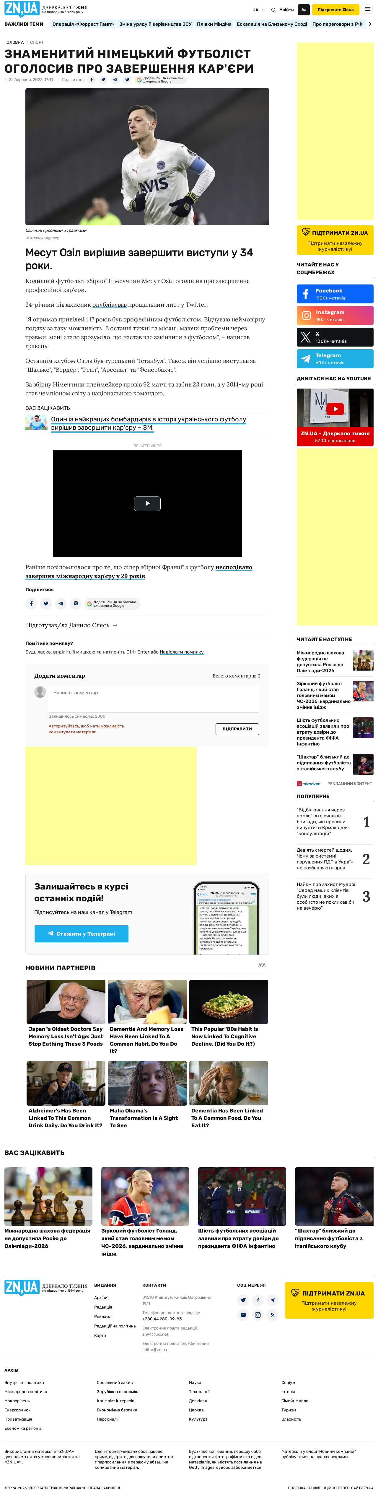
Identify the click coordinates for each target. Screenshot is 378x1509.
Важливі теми (23, 24)
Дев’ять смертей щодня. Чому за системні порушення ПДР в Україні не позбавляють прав (326, 859)
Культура (198, 1419)
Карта (100, 1335)
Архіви (100, 1297)
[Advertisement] (111, 806)
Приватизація (18, 1419)
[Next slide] (369, 24)
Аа (304, 9)
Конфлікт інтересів (115, 1400)
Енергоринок (17, 1410)
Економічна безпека (117, 1410)
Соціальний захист (116, 1382)
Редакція (103, 1307)
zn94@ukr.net (155, 1334)
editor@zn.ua (154, 1349)
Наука (195, 1382)
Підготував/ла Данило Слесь (67, 625)
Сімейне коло (294, 1400)
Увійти (287, 9)
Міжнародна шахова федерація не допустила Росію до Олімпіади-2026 (320, 661)
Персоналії (107, 1419)
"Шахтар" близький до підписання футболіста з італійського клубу (324, 763)
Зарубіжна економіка (118, 1391)
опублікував (109, 304)
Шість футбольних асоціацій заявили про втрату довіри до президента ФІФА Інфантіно (323, 732)
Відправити (237, 729)
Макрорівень (17, 1400)
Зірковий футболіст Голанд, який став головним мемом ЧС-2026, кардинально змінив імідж (324, 695)
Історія (288, 1391)
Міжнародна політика (25, 1391)
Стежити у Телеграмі (85, 934)
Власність (291, 1419)
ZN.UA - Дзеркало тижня (335, 433)
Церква (196, 1410)
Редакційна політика (115, 1326)
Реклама (103, 1316)
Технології (199, 1391)
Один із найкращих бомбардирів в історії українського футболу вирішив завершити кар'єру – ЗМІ (148, 423)
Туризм (288, 1410)
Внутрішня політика (24, 1382)
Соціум (288, 1382)
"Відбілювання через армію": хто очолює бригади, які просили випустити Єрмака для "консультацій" (323, 821)
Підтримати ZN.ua (336, 9)
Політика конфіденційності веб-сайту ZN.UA (331, 1488)
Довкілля (198, 1400)
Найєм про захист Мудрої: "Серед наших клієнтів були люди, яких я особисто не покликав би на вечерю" (326, 896)
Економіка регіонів (23, 1428)
